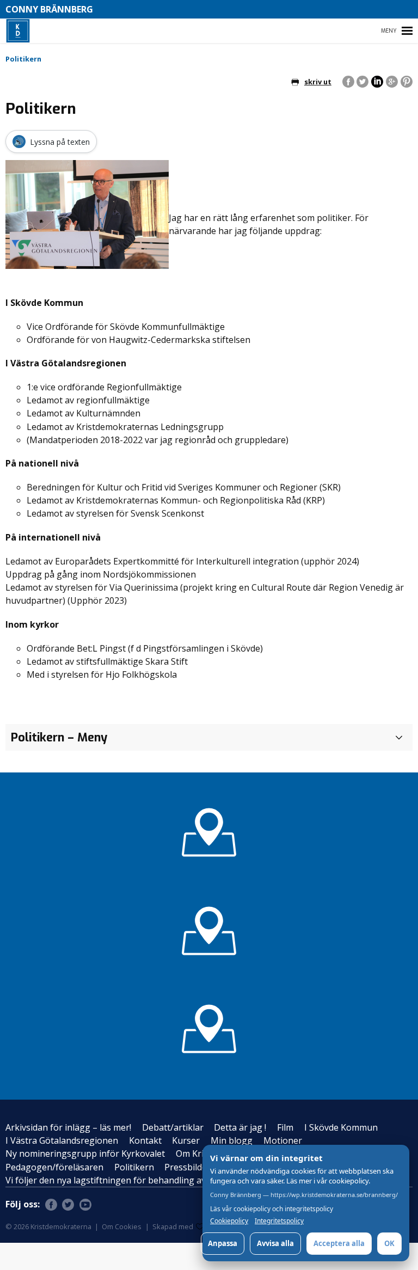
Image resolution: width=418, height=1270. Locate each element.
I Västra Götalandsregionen (61, 1140)
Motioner (282, 1140)
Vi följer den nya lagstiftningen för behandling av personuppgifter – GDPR (157, 1180)
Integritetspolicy (279, 1221)
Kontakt (145, 1140)
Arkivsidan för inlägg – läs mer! (68, 1127)
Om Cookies (122, 1226)
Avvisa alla (275, 1243)
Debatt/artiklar (173, 1127)
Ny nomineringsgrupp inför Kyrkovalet (85, 1153)
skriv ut (317, 82)
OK (389, 1243)
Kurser (186, 1140)
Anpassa (222, 1243)
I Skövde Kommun (341, 1127)
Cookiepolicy (229, 1221)
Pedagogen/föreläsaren (54, 1167)
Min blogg (232, 1140)
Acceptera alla (339, 1243)
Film (285, 1127)
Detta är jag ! (240, 1127)
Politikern (134, 1167)
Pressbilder (187, 1167)
